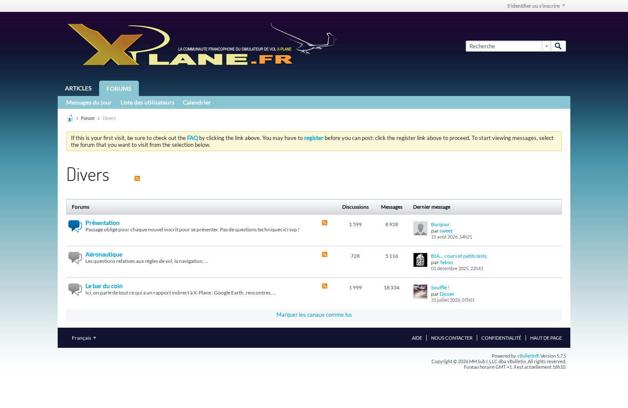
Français (82, 338)
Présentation (102, 222)
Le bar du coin (104, 285)
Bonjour (440, 224)
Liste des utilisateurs (147, 102)
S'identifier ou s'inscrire (533, 6)
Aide (417, 338)
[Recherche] (558, 46)
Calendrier (197, 102)
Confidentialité (501, 338)
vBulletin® (528, 355)
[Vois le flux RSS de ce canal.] (137, 173)
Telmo (446, 262)
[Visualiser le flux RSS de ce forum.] (324, 223)
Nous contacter (451, 338)
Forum (87, 118)
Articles (78, 88)
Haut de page (546, 338)
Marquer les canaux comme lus (314, 314)
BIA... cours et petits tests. (459, 256)
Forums (119, 88)
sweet (446, 230)
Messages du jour (89, 102)
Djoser (447, 294)
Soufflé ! (440, 287)
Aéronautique (103, 254)
